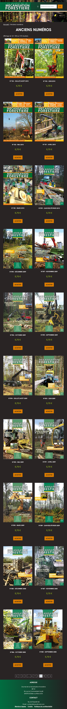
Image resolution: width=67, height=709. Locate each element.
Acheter (19, 94)
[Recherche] (60, 6)
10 (44, 676)
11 (47, 676)
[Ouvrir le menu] (38, 6)
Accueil (6, 24)
